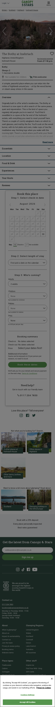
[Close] (52, 679)
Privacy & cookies (43, 688)
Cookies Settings (27, 695)
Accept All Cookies (27, 702)
